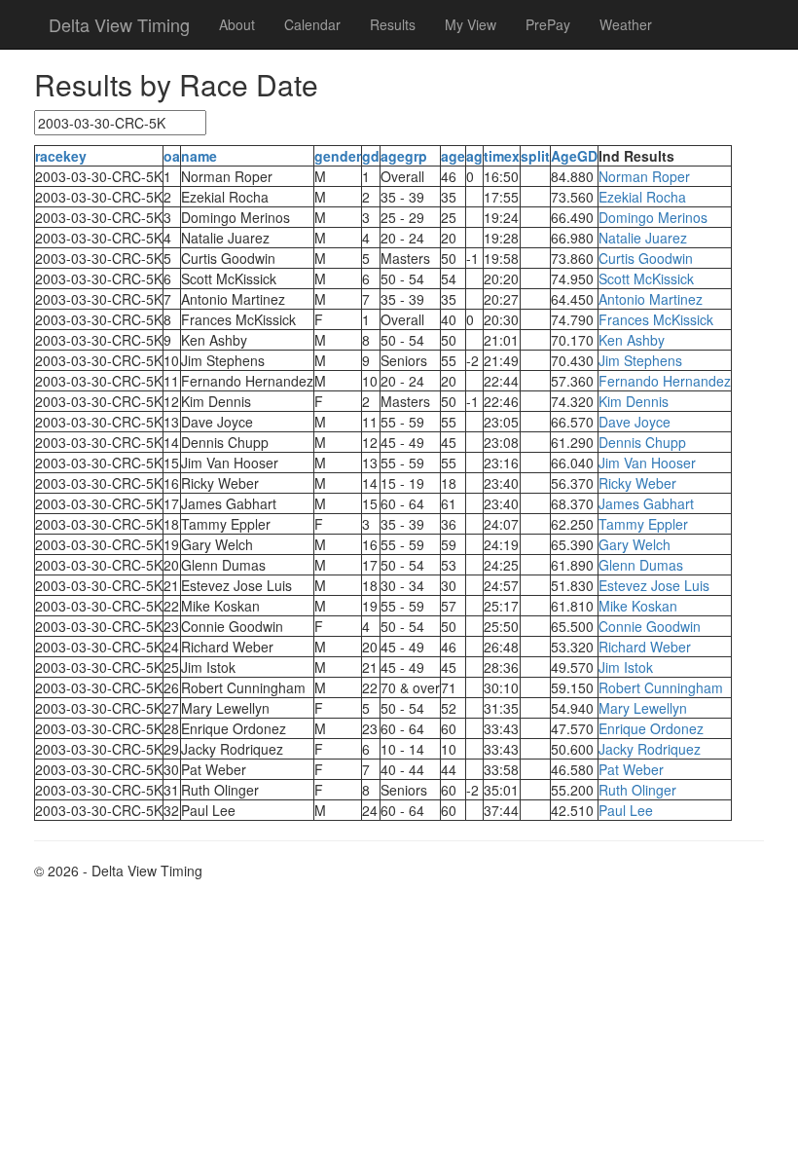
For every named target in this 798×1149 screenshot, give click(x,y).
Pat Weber (631, 769)
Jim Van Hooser (647, 462)
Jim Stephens (640, 360)
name (199, 156)
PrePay (548, 24)
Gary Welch (634, 544)
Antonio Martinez (650, 299)
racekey (61, 156)
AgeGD (574, 156)
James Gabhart (646, 503)
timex (502, 156)
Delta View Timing (119, 24)
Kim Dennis (633, 401)
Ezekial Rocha (642, 196)
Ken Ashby (631, 340)
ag (474, 156)
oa (171, 156)
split (535, 156)
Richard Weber (644, 646)
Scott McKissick (646, 278)
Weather (625, 24)
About (237, 24)
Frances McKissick (655, 319)
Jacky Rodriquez (649, 749)
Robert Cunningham (660, 687)
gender (337, 156)
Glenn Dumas (640, 564)
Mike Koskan (637, 605)
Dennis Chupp (642, 442)
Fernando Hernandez (664, 380)
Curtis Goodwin (645, 258)
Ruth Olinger (637, 789)
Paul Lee (625, 810)
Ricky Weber (637, 483)
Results (393, 24)
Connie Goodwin (649, 626)
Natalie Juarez (642, 237)
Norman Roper (644, 176)
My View (470, 24)
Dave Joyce (634, 421)
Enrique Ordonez (651, 728)
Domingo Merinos (652, 217)
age (453, 156)
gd (371, 156)
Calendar (312, 24)
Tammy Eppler (643, 524)
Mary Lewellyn (642, 708)
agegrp (404, 156)
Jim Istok (625, 667)
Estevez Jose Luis (653, 585)
